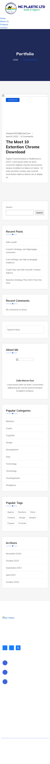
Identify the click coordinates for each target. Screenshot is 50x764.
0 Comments (27, 136)
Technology (12, 100)
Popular (10, 523)
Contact (3, 27)
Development (12, 449)
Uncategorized (12, 478)
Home (3, 18)
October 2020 (12, 582)
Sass (8, 456)
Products (4, 24)
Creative (11, 517)
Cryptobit (10, 435)
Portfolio (22, 523)
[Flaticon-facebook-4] (5, 647)
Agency (10, 512)
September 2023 (14, 567)
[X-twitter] (18, 647)
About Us (4, 21)
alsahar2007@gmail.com (18, 133)
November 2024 (13, 553)
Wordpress (11, 485)
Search (9, 207)
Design (9, 442)
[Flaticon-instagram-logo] (11, 647)
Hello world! (11, 242)
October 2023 (12, 560)
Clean (32, 512)
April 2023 (11, 575)
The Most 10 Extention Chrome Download (22, 146)
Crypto (9, 428)
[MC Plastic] (25, 8)
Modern (32, 517)
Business (10, 421)
